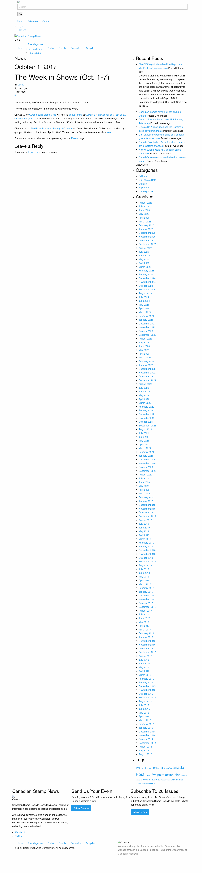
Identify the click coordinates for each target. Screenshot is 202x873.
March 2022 (145, 402)
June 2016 (144, 663)
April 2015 (144, 716)
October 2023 (146, 331)
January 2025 (146, 274)
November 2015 (147, 690)
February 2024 (146, 316)
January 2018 (146, 591)
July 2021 (144, 433)
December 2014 (147, 731)
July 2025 (144, 251)
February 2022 (146, 406)
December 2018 (147, 550)
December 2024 (147, 278)
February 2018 (146, 588)
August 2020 (145, 474)
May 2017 (144, 622)
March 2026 (145, 221)
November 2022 (147, 372)
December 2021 (147, 414)
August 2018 (145, 565)
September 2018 (147, 561)
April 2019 (144, 535)
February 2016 (146, 678)
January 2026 (146, 229)
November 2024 (147, 282)
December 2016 (147, 641)
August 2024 (145, 293)
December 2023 (147, 323)
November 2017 (147, 599)
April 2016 (144, 671)
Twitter (18, 836)
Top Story (144, 187)
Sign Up (21, 30)
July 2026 (144, 206)
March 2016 (145, 675)
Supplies (90, 48)
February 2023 (146, 361)
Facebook (20, 832)
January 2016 (146, 682)
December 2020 (147, 459)
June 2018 (144, 573)
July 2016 (144, 659)
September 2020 (147, 471)
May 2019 (144, 531)
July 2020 (144, 478)
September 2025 (147, 244)
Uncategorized (146, 191)
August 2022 (145, 384)
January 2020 (146, 501)
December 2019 (147, 504)
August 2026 (145, 202)
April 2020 (144, 489)
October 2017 (146, 603)
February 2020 (146, 497)
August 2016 (145, 656)
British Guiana (161, 768)
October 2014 (146, 739)
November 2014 (147, 735)
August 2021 (145, 429)
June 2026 (144, 210)
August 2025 (145, 248)
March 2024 (145, 312)
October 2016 (146, 648)
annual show (75, 114)
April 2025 (144, 263)
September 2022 (147, 380)
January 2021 (146, 455)
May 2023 (144, 350)
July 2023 (144, 342)
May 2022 (144, 395)
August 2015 (145, 701)
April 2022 (144, 399)
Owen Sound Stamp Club (42, 114)
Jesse (21, 84)
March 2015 (145, 720)
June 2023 (144, 346)
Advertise (33, 21)
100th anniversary (144, 768)
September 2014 (147, 743)
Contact (46, 21)
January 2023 (146, 365)
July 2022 (144, 387)
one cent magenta (150, 779)
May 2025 (144, 259)
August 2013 (145, 754)
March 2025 (145, 267)
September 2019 (147, 516)
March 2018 (145, 584)
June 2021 (144, 437)
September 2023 (147, 334)
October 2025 (146, 240)
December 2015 (147, 686)
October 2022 (146, 376)
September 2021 (147, 425)
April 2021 (144, 444)
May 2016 (144, 667)
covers (148, 775)
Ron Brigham (165, 780)
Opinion (143, 183)
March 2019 (145, 539)
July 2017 (144, 614)
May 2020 (144, 486)
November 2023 (147, 327)
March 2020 (145, 493)
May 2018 (144, 576)
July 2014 (144, 750)
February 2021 (146, 452)
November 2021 (147, 418)
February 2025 (146, 270)
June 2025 (144, 255)
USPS (152, 783)
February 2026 (146, 225)
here (108, 132)
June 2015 (144, 708)
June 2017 (144, 618)
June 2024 (144, 300)
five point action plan (166, 774)
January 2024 (146, 319)
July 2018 (144, 569)
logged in (33, 152)
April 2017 (144, 625)
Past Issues (35, 52)
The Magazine (35, 44)
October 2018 (146, 557)
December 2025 (147, 232)
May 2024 (144, 304)
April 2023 (144, 353)
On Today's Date (147, 180)
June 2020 (144, 482)
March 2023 (145, 357)
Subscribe (76, 48)
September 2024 (147, 289)
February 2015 (146, 724)
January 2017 (146, 637)
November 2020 (147, 463)
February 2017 (146, 633)
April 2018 (144, 580)
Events (62, 48)
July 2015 (144, 705)
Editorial (143, 176)
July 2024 (144, 297)
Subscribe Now (140, 811)
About (20, 21)
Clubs (51, 48)
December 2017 (147, 595)
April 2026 (144, 217)
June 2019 (144, 527)
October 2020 (146, 467)
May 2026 (144, 214)
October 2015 (146, 693)
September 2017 (147, 606)
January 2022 (146, 410)
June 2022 (144, 391)
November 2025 (147, 236)
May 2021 (144, 440)
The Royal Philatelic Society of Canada (51, 128)
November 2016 (147, 644)
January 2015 (146, 727)
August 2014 (145, 746)
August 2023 (145, 338)
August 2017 (145, 610)
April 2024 (144, 308)
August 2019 (145, 520)
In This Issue (35, 49)
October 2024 (146, 285)
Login (20, 26)
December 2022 (147, 369)
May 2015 (144, 712)
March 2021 (145, 448)
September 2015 (147, 697)
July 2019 (144, 523)
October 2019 (146, 512)
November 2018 (147, 554)
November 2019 (147, 508)
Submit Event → (81, 808)
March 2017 (145, 629)
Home (20, 48)
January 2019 (146, 546)
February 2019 (146, 542)
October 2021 (146, 421)
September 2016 (147, 652)
